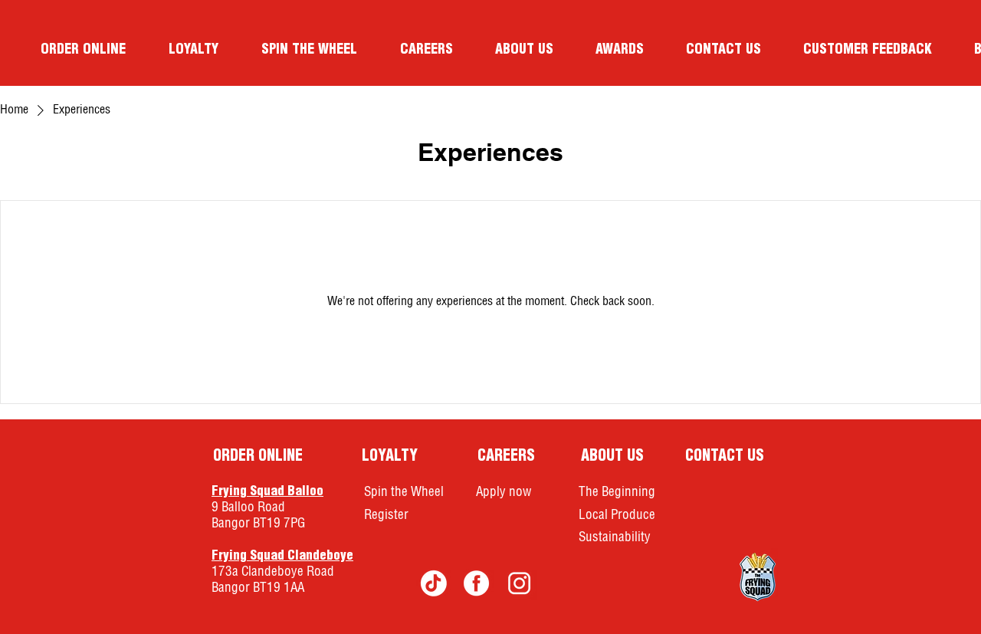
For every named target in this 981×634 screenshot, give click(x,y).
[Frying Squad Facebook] (476, 582)
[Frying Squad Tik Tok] (433, 582)
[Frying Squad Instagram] (519, 582)
